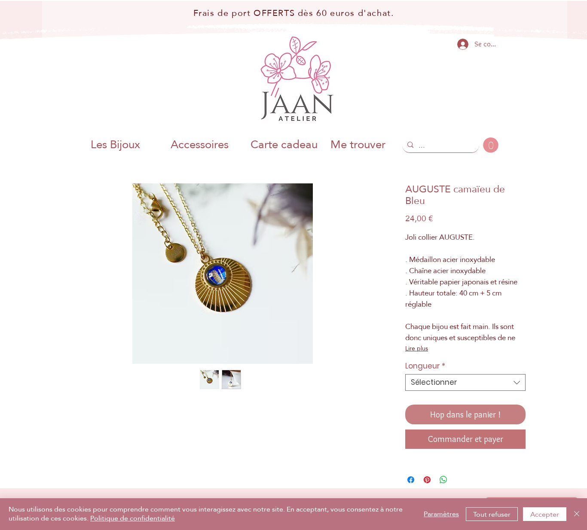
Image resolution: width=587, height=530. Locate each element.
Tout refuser (492, 514)
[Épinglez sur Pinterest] (427, 480)
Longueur (425, 366)
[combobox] (465, 382)
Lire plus (416, 348)
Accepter (544, 514)
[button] (490, 145)
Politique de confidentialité (132, 518)
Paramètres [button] (441, 514)
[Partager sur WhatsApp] (443, 480)
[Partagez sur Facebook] (411, 480)
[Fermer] (577, 514)
